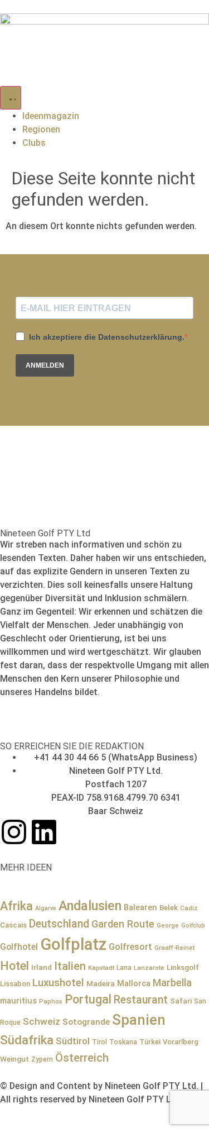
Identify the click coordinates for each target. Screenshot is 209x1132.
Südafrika (27, 1040)
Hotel (14, 966)
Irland (41, 967)
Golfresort (130, 946)
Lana (124, 968)
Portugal (88, 999)
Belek (168, 907)
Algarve (45, 908)
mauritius (18, 1001)
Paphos (50, 1001)
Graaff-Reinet (174, 948)
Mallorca (133, 983)
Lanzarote (149, 968)
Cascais (13, 925)
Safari (181, 1000)
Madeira (100, 983)
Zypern (42, 1059)
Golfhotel (19, 946)
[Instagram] (14, 832)
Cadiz (189, 908)
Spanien (139, 1019)
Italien (70, 966)
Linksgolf (183, 967)
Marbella (172, 982)
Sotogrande (86, 1022)
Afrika (16, 906)
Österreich (82, 1057)
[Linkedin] (44, 832)
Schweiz (41, 1021)
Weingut (14, 1058)
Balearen (140, 907)
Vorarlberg (180, 1042)
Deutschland (59, 923)
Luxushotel (58, 983)
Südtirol (73, 1041)
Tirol (99, 1042)
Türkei (150, 1042)
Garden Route (122, 924)
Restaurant (141, 999)
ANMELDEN (45, 365)
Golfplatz (73, 944)
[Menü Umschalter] (10, 98)
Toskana (123, 1042)
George (168, 925)
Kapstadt (101, 968)
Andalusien (90, 906)
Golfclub (193, 925)
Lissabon (15, 983)
